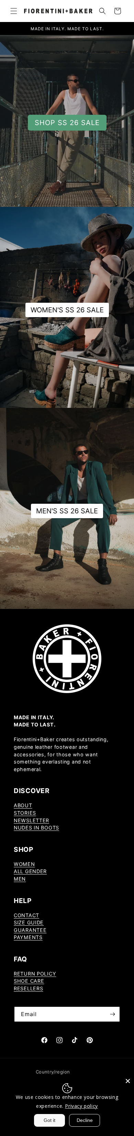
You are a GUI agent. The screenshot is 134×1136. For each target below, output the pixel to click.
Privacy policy (81, 1106)
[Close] (127, 1081)
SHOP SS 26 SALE (67, 123)
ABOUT (23, 805)
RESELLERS (28, 988)
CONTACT (26, 915)
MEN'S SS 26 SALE (67, 511)
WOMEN (24, 864)
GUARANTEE (30, 930)
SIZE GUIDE (29, 922)
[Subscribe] (112, 1014)
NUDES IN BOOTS (36, 828)
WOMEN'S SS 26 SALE (67, 310)
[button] (13, 11)
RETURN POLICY (35, 974)
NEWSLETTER (31, 820)
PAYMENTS (28, 937)
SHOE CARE (29, 981)
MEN (20, 879)
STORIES (25, 813)
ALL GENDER (30, 871)
